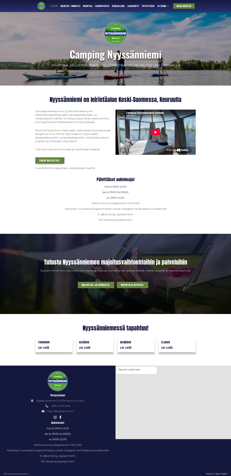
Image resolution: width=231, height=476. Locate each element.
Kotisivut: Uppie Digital (216, 474)
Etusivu (54, 6)
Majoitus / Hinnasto (70, 6)
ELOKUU (165, 342)
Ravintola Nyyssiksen (48, 130)
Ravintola (88, 6)
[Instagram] (55, 417)
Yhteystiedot (148, 6)
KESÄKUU (84, 342)
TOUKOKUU (44, 342)
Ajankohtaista (102, 6)
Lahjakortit (133, 6)
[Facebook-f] (60, 417)
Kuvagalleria (118, 6)
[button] (184, 6)
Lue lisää (43, 348)
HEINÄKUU (125, 342)
